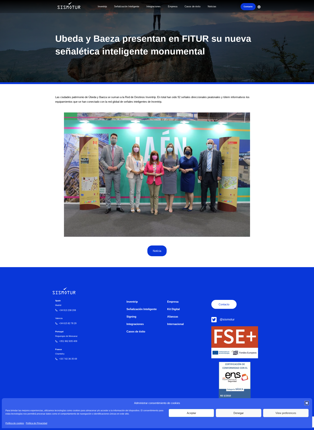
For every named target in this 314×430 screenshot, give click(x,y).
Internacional (175, 324)
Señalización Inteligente (126, 6)
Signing (131, 316)
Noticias (212, 6)
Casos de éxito (192, 6)
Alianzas (172, 316)
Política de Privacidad (36, 423)
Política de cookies (14, 423)
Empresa (172, 6)
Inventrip (102, 6)
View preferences (285, 413)
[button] (307, 403)
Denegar (239, 413)
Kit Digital (173, 309)
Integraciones (153, 6)
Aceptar (191, 413)
